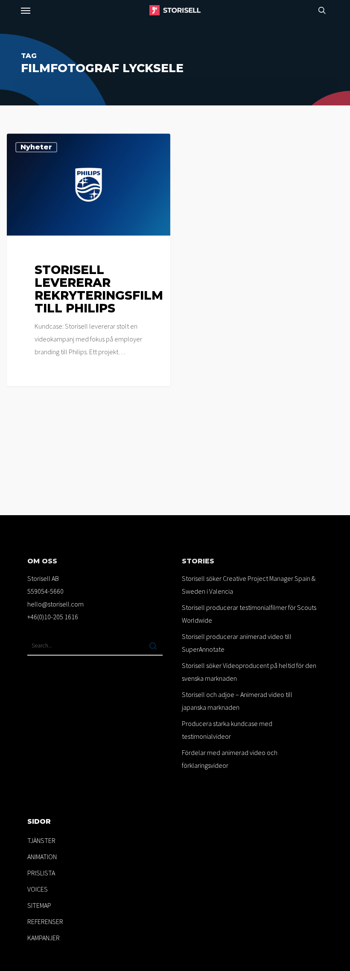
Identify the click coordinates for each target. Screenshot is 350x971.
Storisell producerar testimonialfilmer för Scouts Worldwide (249, 613)
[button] (25, 10)
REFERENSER (45, 921)
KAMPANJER (43, 937)
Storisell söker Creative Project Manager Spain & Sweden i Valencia (248, 584)
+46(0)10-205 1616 (52, 616)
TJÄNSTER (41, 840)
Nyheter (36, 147)
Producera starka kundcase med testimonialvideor (227, 730)
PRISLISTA (41, 873)
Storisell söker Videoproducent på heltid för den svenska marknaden (249, 671)
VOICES (37, 889)
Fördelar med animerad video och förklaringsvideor (229, 759)
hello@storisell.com (55, 604)
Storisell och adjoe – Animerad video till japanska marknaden (237, 700)
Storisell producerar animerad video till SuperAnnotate (237, 642)
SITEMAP (39, 905)
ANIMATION (42, 856)
